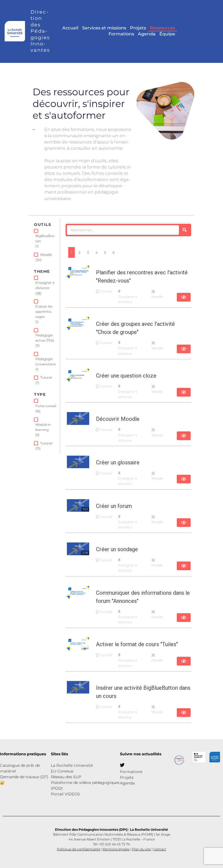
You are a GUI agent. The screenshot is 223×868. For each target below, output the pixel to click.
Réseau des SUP (66, 776)
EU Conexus (62, 771)
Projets (127, 777)
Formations (131, 771)
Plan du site (141, 849)
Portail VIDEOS (65, 794)
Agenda (127, 783)
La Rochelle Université (72, 765)
